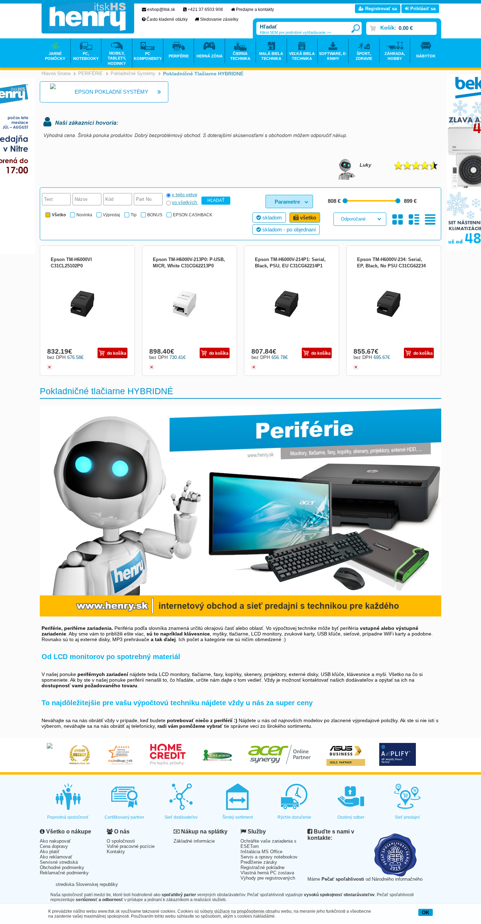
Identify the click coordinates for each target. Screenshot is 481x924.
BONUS (154, 214)
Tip (134, 214)
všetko (307, 218)
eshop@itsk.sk (161, 9)
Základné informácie (194, 841)
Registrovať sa (380, 8)
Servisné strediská (59, 862)
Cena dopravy (54, 846)
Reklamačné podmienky (64, 872)
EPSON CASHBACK (192, 214)
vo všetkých (185, 202)
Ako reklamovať (56, 857)
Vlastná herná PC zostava (267, 872)
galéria (397, 219)
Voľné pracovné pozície (131, 846)
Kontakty (116, 851)
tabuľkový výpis (430, 219)
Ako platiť (50, 851)
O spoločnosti (121, 841)
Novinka (84, 214)
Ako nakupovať (55, 841)
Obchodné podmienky (62, 867)
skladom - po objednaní (288, 229)
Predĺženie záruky (259, 862)
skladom (271, 218)
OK (425, 912)
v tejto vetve (184, 194)
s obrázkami (413, 219)
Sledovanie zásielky (219, 19)
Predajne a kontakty (255, 9)
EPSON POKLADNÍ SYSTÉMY (111, 92)
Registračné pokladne (263, 867)
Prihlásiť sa (422, 8)
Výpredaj (111, 214)
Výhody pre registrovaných (268, 878)
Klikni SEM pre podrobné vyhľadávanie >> (295, 32)
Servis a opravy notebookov (269, 857)
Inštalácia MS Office (261, 851)
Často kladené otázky (167, 19)
